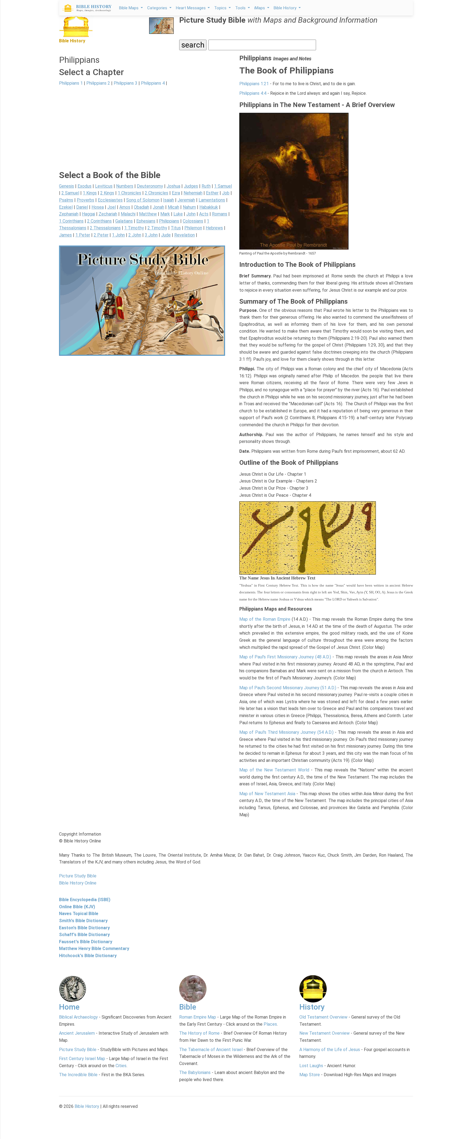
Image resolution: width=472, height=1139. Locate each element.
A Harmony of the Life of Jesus (329, 1049)
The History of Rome (199, 1033)
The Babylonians (195, 1072)
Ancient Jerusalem (77, 1033)
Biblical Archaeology (78, 1017)
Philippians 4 (153, 83)
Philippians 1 (71, 83)
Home (69, 1006)
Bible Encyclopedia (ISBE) (84, 899)
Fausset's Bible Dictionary (85, 941)
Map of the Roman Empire (264, 619)
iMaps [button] (260, 7)
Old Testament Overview (323, 1017)
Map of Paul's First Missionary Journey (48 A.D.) (285, 656)
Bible (187, 1006)
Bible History (87, 1106)
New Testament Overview (324, 1033)
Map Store (309, 1074)
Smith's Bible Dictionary (83, 920)
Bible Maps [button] (129, 7)
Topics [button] (221, 7)
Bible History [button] (285, 7)
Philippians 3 (125, 83)
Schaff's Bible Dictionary (84, 934)
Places (270, 1024)
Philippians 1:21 (254, 83)
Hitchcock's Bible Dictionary (88, 955)
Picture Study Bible (77, 1049)
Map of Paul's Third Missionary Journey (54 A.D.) (286, 732)
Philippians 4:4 (252, 93)
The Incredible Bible (78, 1074)
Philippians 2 (98, 83)
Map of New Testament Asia (267, 793)
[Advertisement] (146, 131)
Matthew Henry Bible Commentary (94, 948)
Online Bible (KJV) (77, 906)
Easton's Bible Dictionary (84, 927)
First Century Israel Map (82, 1058)
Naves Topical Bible (78, 913)
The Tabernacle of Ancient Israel (211, 1049)
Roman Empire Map (197, 1017)
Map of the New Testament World (274, 770)
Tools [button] (241, 7)
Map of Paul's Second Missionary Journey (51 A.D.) (287, 687)
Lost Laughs (311, 1065)
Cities (121, 1065)
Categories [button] (157, 7)
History (312, 1006)
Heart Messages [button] (191, 7)
